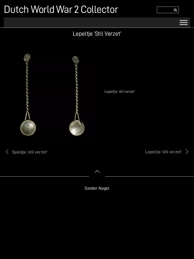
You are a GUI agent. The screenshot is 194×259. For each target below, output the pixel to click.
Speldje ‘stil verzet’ (29, 152)
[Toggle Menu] (184, 22)
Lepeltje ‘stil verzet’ (163, 151)
